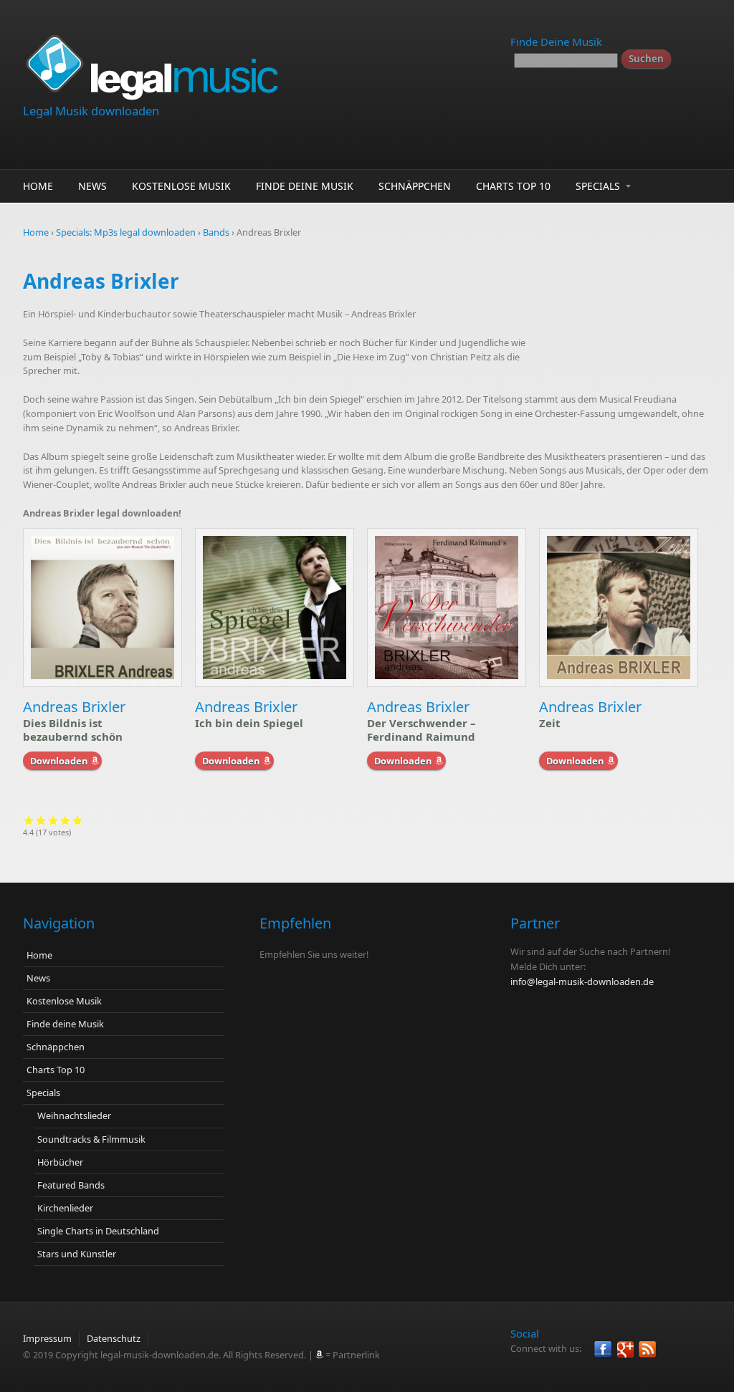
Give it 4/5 (65, 820)
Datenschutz (113, 1338)
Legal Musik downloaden (91, 110)
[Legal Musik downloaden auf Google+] (625, 1349)
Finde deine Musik (304, 186)
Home (38, 186)
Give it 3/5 (53, 820)
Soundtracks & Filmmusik (91, 1139)
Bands (216, 232)
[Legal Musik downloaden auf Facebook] (603, 1349)
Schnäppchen (414, 186)
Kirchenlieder (65, 1207)
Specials (598, 186)
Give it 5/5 (78, 820)
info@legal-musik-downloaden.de (582, 981)
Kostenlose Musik (181, 186)
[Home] (245, 65)
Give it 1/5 (29, 820)
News (92, 186)
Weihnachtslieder (74, 1115)
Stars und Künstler (76, 1253)
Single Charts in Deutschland (98, 1230)
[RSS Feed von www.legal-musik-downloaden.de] (648, 1349)
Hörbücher (60, 1162)
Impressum (47, 1338)
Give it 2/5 (41, 820)
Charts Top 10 (513, 186)
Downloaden (58, 760)
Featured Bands (71, 1185)
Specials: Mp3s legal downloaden (126, 232)
